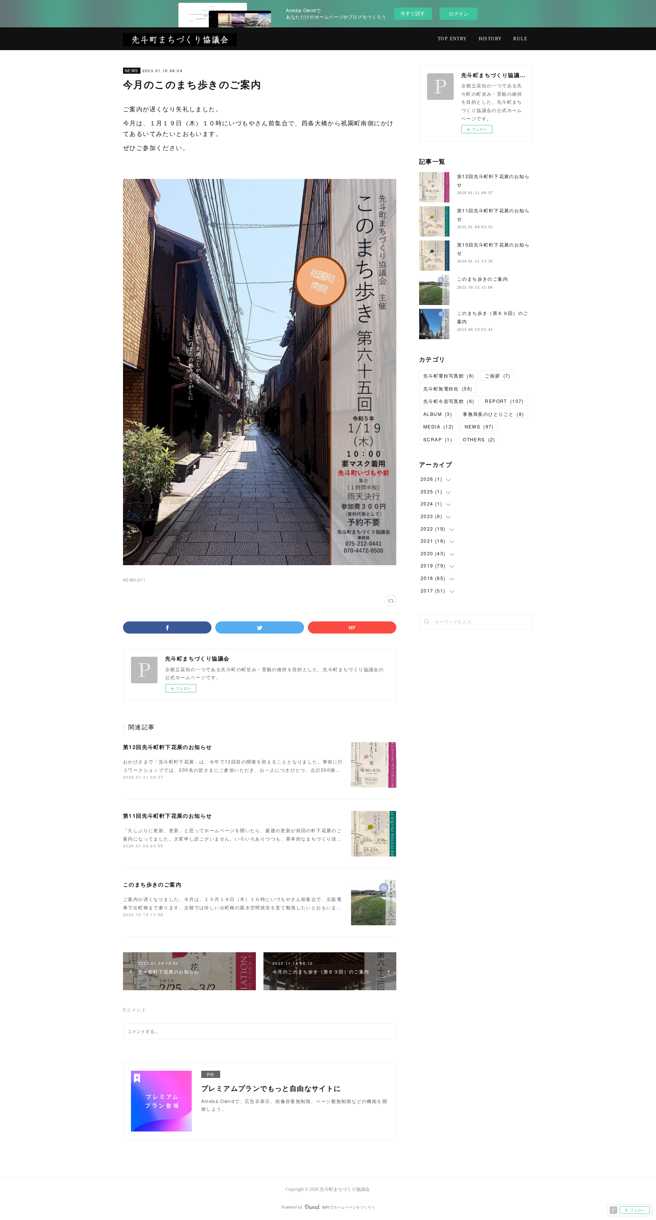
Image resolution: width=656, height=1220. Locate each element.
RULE (520, 38)
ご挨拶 (497, 375)
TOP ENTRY (452, 38)
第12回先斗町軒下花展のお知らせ (167, 747)
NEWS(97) (134, 580)
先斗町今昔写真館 (448, 401)
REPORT (504, 401)
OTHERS (479, 439)
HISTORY (490, 38)
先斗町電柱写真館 (448, 375)
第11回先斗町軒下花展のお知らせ (167, 815)
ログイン (458, 13)
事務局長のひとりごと (493, 414)
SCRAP (437, 439)
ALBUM (437, 414)
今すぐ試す (413, 13)
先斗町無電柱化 (447, 388)
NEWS (132, 70)
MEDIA (438, 426)
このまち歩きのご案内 (152, 884)
